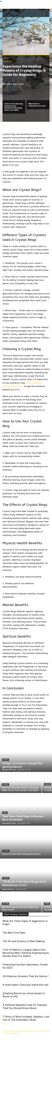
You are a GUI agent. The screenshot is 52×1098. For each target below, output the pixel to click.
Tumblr (26, 1086)
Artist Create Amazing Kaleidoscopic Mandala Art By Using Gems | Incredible (13, 107)
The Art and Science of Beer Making (24, 941)
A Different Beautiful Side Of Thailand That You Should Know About (25, 1006)
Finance (5, 878)
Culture (5, 903)
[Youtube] (6, 1089)
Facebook (13, 1086)
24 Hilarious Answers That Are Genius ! (25, 976)
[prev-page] (3, 1024)
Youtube (12, 1090)
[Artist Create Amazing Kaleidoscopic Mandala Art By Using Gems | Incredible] (14, 93)
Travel (47, 903)
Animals (47, 784)
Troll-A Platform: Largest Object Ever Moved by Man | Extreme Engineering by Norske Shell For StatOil (26, 953)
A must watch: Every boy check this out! (25, 984)
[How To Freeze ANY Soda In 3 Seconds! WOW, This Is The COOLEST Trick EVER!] (21, 782)
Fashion (7, 61)
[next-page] (5, 1024)
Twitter (38, 1086)
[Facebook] (6, 1085)
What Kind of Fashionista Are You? (37, 105)
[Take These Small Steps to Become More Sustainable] (26, 809)
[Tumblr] (21, 1085)
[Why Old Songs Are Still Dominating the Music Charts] (21, 902)
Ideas (5, 812)
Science (5, 784)
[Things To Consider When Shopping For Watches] (26, 842)
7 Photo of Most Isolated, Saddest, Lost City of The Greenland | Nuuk (26, 1018)
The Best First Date (14, 932)
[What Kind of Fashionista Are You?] (38, 93)
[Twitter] (32, 1085)
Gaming (5, 759)
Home (5, 1031)
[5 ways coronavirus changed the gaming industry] (26, 755)
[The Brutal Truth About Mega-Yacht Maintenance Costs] (26, 875)
